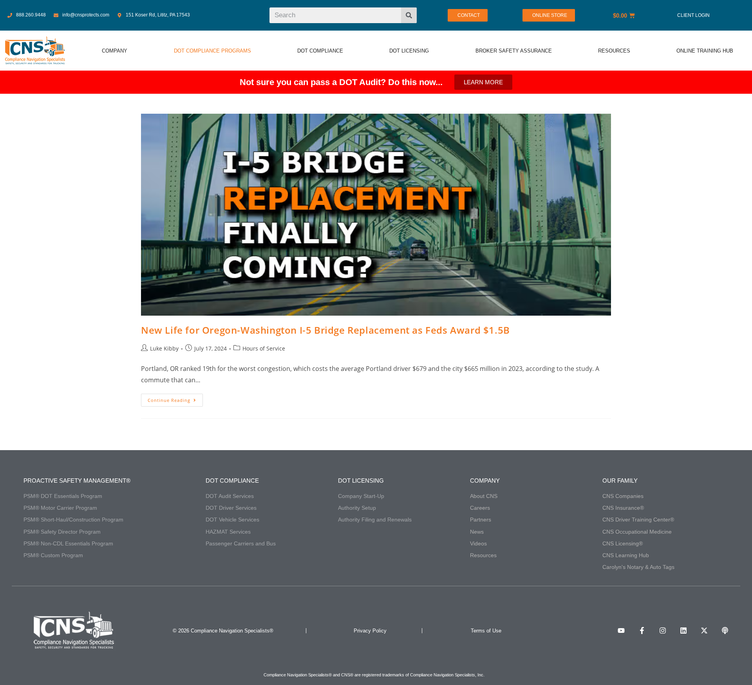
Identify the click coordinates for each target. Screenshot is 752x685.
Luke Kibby (164, 348)
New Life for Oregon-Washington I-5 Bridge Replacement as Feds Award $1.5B (325, 329)
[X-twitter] (704, 630)
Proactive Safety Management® (77, 480)
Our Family (620, 480)
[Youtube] (621, 630)
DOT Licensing (361, 480)
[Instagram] (662, 630)
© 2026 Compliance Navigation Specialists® (223, 631)
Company (485, 480)
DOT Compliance (232, 480)
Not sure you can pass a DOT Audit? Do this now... (341, 82)
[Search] (409, 15)
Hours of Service (263, 348)
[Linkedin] (683, 630)
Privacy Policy (370, 631)
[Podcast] (724, 630)
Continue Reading (175, 398)
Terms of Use (486, 631)
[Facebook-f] (641, 630)
